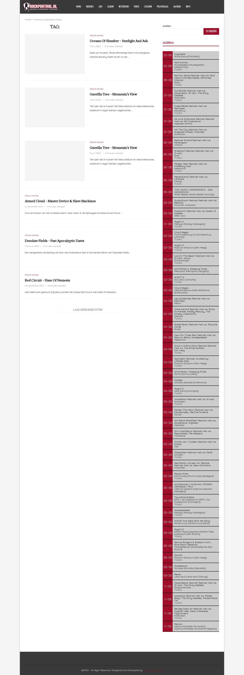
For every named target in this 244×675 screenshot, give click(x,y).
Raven (177, 574)
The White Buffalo (184, 497)
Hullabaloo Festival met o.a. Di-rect (194, 399)
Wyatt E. (179, 221)
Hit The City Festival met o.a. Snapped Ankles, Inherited (190, 130)
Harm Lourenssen (153, 670)
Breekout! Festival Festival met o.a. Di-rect (194, 152)
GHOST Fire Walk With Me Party (192, 520)
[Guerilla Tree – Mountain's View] (55, 161)
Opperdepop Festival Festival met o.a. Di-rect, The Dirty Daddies (195, 583)
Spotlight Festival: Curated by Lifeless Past (191, 359)
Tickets (178, 69)
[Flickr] (214, 6)
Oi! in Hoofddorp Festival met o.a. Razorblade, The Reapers (192, 432)
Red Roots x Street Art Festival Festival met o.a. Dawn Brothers (192, 464)
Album (110, 6)
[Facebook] (203, 6)
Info (188, 6)
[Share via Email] (131, 63)
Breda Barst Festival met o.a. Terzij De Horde (195, 325)
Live (100, 6)
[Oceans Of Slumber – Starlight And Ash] (55, 54)
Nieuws (90, 6)
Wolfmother (181, 62)
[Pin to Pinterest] (124, 63)
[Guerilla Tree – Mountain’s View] (55, 107)
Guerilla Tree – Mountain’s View (113, 94)
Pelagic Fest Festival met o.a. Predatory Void (190, 164)
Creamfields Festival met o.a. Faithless (190, 107)
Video (136, 6)
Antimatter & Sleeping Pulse (190, 268)
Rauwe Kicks (181, 473)
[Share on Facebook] (117, 63)
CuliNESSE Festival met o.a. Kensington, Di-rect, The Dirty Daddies (191, 93)
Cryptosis (179, 53)
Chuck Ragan (181, 232)
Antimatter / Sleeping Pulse (190, 371)
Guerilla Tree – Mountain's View (113, 148)
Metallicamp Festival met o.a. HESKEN (191, 177)
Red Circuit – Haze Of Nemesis (47, 280)
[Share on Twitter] (121, 63)
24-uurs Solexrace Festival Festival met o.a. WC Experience (194, 120)
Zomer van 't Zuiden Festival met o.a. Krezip (195, 442)
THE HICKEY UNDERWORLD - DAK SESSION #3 (193, 190)
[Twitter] (207, 6)
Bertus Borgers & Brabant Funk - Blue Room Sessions (193, 543)
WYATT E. (179, 277)
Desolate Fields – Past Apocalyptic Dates (54, 241)
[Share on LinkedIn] (127, 63)
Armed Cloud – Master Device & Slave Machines (60, 201)
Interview (124, 6)
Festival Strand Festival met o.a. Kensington (192, 141)
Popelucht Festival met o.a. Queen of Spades (195, 212)
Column (148, 6)
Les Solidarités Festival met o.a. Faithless (192, 299)
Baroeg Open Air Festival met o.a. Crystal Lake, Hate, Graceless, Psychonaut (193, 611)
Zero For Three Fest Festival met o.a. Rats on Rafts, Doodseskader (195, 336)
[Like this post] (113, 63)
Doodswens (180, 565)
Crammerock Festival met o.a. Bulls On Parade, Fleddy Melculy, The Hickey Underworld (194, 311)
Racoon (178, 624)
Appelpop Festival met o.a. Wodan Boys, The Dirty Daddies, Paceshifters (195, 596)
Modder (178, 380)
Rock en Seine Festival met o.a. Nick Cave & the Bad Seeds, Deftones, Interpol (194, 77)
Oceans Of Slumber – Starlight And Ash (119, 41)
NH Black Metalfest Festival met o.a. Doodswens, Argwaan (195, 421)
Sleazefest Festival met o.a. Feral (193, 452)
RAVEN (178, 555)
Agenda (177, 6)
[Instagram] (210, 6)
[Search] (219, 6)
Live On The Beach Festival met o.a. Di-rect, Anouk (194, 257)
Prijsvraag (162, 6)
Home (78, 6)
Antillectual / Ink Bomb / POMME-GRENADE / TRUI (193, 485)
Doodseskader (182, 510)
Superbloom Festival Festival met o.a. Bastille (195, 201)
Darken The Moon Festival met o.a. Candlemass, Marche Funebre (193, 411)
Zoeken (167, 25)
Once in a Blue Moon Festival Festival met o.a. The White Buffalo (195, 346)
